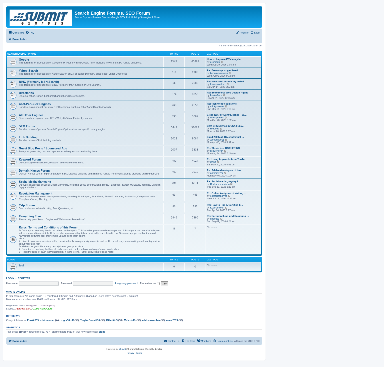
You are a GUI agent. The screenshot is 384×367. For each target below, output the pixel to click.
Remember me (148, 283)
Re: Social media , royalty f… (223, 181)
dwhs (213, 162)
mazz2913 (172, 320)
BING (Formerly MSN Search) (39, 81)
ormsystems (217, 117)
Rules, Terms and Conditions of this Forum (48, 227)
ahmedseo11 (217, 139)
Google (24, 59)
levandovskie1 (218, 84)
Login (10, 278)
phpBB (122, 349)
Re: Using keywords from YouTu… (227, 159)
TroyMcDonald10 (90, 320)
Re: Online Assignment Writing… (226, 193)
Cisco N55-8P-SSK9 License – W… (227, 114)
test (21, 265)
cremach (215, 62)
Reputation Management (35, 193)
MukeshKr (130, 320)
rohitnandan (47, 320)
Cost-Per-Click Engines (35, 104)
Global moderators (42, 308)
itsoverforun (216, 150)
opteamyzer (216, 173)
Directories (26, 93)
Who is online (15, 291)
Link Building (28, 137)
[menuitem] (30, 32)
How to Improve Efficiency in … (225, 59)
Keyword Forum (30, 159)
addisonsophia (151, 320)
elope (102, 331)
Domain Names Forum (34, 170)
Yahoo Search (28, 70)
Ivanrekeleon (217, 207)
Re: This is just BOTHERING (223, 148)
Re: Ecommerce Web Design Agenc (227, 92)
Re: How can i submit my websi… (226, 81)
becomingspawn (219, 73)
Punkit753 (33, 320)
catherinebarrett (218, 195)
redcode (214, 128)
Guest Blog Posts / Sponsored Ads (43, 148)
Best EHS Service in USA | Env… (225, 126)
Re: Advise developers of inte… (225, 170)
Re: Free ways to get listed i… (224, 70)
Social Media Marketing (35, 181)
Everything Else (30, 216)
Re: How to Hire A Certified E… (225, 205)
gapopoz (215, 218)
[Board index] (41, 17)
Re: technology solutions (222, 103)
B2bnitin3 (112, 320)
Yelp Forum (27, 205)
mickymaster (217, 106)
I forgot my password (126, 283)
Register (24, 278)
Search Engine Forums (21, 54)
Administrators (23, 308)
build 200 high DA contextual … (225, 137)
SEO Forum (27, 126)
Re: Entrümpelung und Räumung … (228, 216)
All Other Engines (31, 115)
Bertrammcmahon (220, 184)
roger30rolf (67, 320)
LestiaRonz (216, 95)
